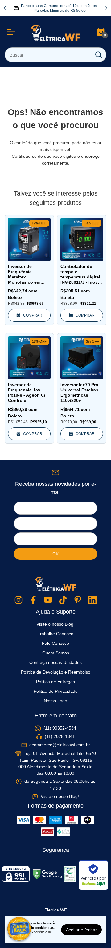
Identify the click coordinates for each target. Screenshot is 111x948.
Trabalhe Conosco (55, 633)
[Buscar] (98, 54)
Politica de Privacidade (56, 691)
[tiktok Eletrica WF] (63, 600)
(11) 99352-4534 (59, 728)
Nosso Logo (55, 700)
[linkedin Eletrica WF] (92, 600)
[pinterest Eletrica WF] (77, 600)
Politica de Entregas (55, 681)
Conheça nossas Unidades (55, 662)
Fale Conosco (55, 643)
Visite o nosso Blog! (55, 624)
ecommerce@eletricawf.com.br (59, 745)
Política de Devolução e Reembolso (55, 672)
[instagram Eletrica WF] (18, 600)
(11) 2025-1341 (60, 736)
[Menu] (12, 32)
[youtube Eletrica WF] (48, 600)
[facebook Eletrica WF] (33, 600)
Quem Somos (55, 652)
